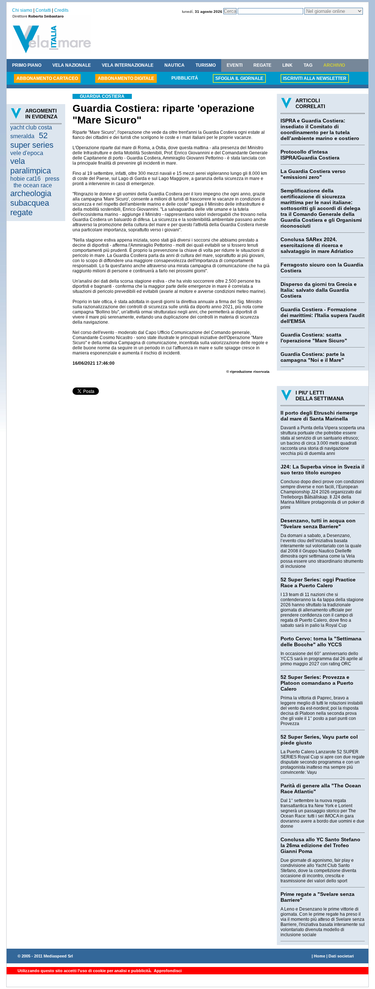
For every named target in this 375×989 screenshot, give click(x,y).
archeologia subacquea (30, 198)
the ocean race (33, 185)
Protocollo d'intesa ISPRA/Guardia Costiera (310, 155)
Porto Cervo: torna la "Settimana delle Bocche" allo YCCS (321, 641)
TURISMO (206, 65)
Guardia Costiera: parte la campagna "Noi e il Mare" (313, 357)
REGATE (262, 65)
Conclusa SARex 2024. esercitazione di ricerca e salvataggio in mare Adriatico (317, 245)
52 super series (31, 140)
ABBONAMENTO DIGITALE (126, 78)
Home (319, 956)
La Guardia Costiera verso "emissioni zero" (313, 174)
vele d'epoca (26, 153)
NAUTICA (174, 65)
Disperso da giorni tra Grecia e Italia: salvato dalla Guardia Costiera (319, 290)
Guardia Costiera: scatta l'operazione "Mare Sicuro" (314, 337)
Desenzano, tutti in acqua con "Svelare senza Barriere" (318, 523)
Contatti (43, 10)
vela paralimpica (30, 166)
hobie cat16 (25, 179)
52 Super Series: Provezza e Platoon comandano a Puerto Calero (317, 683)
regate (21, 212)
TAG (308, 65)
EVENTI (234, 65)
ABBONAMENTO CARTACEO (47, 78)
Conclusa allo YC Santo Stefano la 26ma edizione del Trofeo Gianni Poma (320, 845)
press (52, 179)
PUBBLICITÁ (184, 78)
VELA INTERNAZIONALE (127, 65)
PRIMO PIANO (26, 65)
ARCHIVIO (334, 65)
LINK (287, 65)
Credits (61, 10)
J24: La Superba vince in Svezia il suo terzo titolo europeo (322, 469)
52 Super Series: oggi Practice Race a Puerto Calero (318, 582)
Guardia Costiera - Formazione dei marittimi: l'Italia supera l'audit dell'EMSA (323, 315)
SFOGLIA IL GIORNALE (239, 78)
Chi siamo (22, 10)
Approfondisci (167, 970)
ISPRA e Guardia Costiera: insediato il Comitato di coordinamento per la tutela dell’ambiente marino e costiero (320, 129)
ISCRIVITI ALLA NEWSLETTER (314, 78)
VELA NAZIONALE (71, 65)
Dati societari (341, 956)
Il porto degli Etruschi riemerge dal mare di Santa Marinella (319, 416)
